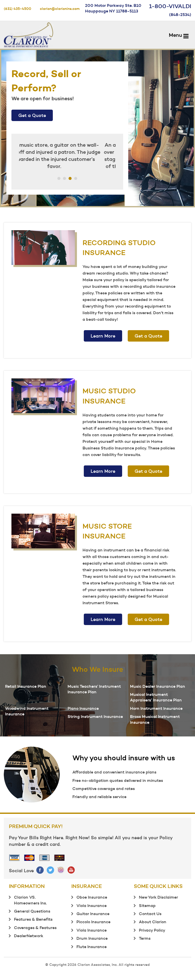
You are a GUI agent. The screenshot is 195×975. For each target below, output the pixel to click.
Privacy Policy (152, 930)
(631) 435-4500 (17, 8)
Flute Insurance (91, 946)
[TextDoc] (28, 33)
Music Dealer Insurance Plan (157, 686)
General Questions (32, 911)
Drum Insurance (92, 938)
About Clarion (152, 921)
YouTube (71, 870)
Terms (145, 938)
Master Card (29, 857)
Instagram (61, 870)
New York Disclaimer (158, 897)
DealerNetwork (28, 935)
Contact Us (150, 913)
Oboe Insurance (91, 897)
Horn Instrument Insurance (156, 708)
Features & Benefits (33, 919)
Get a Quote (32, 115)
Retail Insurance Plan (25, 686)
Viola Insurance (91, 905)
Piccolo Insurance (93, 921)
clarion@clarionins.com (60, 8)
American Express (44, 857)
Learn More (103, 336)
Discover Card (59, 857)
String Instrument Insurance (95, 716)
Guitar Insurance (92, 913)
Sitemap (147, 905)
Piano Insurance (83, 708)
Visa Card (14, 857)
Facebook (40, 870)
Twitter (51, 870)
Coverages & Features (35, 927)
